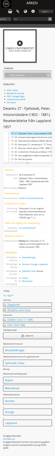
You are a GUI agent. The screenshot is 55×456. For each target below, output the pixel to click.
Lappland (43, 264)
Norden (25, 264)
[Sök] (50, 19)
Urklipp (18, 11)
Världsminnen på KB (16, 99)
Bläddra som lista (18, 310)
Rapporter (13, 304)
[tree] (27, 147)
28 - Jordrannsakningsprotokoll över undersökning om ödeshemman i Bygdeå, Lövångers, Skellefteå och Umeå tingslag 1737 (35, 137)
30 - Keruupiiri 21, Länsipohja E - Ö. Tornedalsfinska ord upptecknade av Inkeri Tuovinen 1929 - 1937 (35, 144)
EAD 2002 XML (16, 325)
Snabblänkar (33, 11)
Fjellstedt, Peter (29, 271)
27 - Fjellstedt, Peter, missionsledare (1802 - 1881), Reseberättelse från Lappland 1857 (35, 133)
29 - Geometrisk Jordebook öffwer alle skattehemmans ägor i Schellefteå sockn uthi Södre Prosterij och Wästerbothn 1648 (35, 140)
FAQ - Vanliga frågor (16, 96)
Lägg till (10, 295)
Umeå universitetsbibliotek (31, 198)
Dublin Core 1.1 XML (20, 319)
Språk (25, 11)
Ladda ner (28, 335)
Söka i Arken (12, 90)
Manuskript (27, 281)
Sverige (34, 264)
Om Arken (11, 102)
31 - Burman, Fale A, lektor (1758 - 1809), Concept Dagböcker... (35, 148)
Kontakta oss (9, 438)
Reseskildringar (29, 257)
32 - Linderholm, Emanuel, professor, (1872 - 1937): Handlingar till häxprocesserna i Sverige (35, 151)
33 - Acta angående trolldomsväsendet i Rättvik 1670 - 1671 (35, 155)
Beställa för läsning (15, 93)
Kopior (25, 278)
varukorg (10, 11)
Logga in (45, 11)
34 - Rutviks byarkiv (23, 159)
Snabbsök (8, 68)
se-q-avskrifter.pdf (27, 227)
